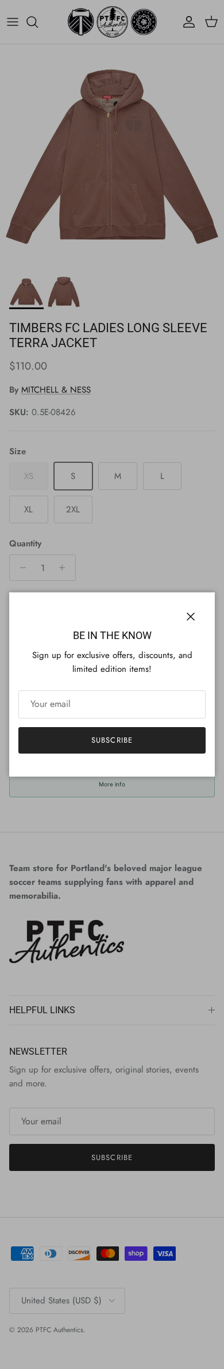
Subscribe (111, 740)
